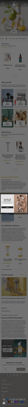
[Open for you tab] (4, 403)
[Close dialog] (26, 195)
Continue (7, 207)
